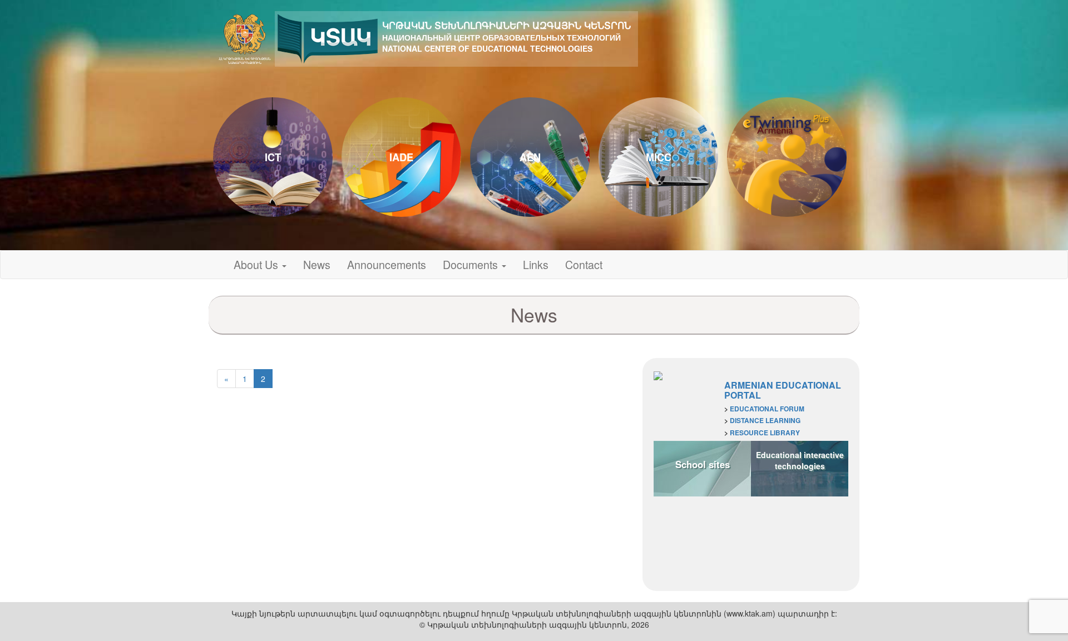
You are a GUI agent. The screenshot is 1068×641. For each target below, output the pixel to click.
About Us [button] (257, 264)
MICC (658, 157)
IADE (401, 157)
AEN (530, 157)
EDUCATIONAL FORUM (767, 409)
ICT (273, 157)
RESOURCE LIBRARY (765, 433)
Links (535, 264)
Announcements (386, 264)
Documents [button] (472, 264)
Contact (583, 264)
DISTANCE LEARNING (765, 420)
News (316, 264)
